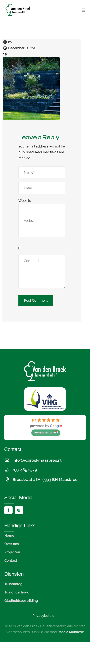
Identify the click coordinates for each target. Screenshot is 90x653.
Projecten (12, 552)
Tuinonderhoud (16, 592)
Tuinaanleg (13, 584)
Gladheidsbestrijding (21, 601)
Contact (10, 561)
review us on (44, 432)
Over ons (11, 544)
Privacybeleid (43, 616)
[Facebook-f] (8, 510)
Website (24, 201)
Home (9, 535)
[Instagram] (19, 510)
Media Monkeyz (71, 632)
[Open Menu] (84, 10)
